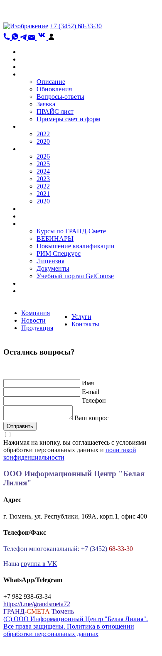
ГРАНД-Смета (40, 74)
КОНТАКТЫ (39, 283)
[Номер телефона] (7, 37)
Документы (53, 268)
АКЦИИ (32, 66)
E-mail (90, 391)
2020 (43, 141)
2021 (43, 193)
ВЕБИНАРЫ (55, 238)
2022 (43, 133)
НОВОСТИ (36, 59)
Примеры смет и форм (68, 118)
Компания (35, 312)
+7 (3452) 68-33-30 (76, 25)
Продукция (37, 327)
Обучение (34, 223)
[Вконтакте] (42, 37)
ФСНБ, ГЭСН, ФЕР (48, 126)
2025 (43, 163)
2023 (43, 178)
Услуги (81, 316)
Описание (51, 81)
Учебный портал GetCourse (75, 275)
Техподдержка (40, 216)
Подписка (34, 290)
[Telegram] (24, 37)
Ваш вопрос (91, 417)
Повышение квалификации (76, 246)
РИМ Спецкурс (59, 253)
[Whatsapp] (16, 37)
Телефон (94, 400)
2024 (43, 171)
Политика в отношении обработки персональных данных (68, 630)
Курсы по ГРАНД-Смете (71, 231)
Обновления (54, 89)
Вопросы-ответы (60, 96)
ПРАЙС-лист (38, 208)
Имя (88, 383)
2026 (43, 156)
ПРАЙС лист (55, 111)
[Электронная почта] (32, 37)
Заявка (46, 104)
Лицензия (50, 260)
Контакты (85, 324)
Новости (33, 320)
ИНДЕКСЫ (37, 148)
